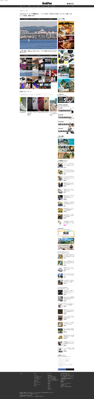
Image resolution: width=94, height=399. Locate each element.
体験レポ (29, 6)
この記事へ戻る (26, 55)
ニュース (24, 6)
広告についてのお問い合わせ (66, 386)
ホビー (35, 383)
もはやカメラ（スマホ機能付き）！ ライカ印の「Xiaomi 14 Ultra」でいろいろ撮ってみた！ (40, 8)
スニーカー (61, 360)
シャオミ (45, 94)
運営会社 (62, 381)
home (21, 6)
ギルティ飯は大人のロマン (52, 376)
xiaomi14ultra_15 (57, 8)
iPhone (71, 364)
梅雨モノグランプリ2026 (52, 377)
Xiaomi (32, 94)
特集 (48, 6)
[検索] (73, 6)
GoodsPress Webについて (65, 373)
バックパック (61, 362)
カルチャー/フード (37, 384)
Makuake (67, 360)
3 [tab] (40, 117)
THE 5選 (49, 381)
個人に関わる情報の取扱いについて (67, 375)
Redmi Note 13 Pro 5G (24, 94)
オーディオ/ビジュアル (38, 376)
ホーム (21, 8)
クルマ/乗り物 (36, 377)
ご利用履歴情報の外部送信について (67, 378)
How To (38, 6)
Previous (21, 104)
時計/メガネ (36, 381)
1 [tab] (36, 117)
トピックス (43, 6)
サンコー (60, 366)
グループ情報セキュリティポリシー (67, 376)
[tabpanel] (38, 106)
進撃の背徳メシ (50, 375)
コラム (34, 6)
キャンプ (60, 358)
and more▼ (53, 6)
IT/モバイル (36, 375)
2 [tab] (38, 117)
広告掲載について (64, 384)
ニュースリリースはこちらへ (66, 383)
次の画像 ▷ (51, 55)
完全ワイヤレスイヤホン (62, 364)
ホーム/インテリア (37, 382)
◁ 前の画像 (38, 55)
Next (54, 104)
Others (35, 385)
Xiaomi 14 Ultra (38, 94)
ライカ (50, 94)
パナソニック (67, 358)
